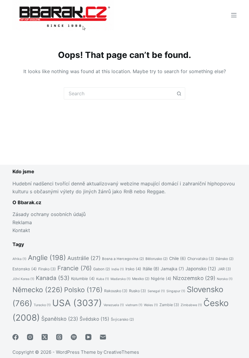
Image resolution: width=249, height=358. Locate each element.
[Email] (103, 337)
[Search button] (179, 93)
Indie (117, 269)
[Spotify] (74, 337)
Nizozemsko (194, 278)
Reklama (22, 222)
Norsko (225, 279)
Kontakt (21, 230)
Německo (37, 289)
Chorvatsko (200, 258)
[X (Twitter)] (45, 337)
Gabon (101, 269)
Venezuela (114, 305)
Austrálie (84, 258)
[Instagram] (30, 337)
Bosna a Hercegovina (123, 259)
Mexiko (140, 279)
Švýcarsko (122, 319)
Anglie (47, 257)
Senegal (156, 291)
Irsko (133, 268)
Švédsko (94, 319)
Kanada (53, 278)
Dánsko (225, 259)
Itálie (151, 268)
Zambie (169, 304)
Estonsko (24, 268)
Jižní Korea (23, 279)
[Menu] (234, 15)
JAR (224, 269)
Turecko (42, 305)
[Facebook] (15, 337)
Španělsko (59, 319)
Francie (74, 268)
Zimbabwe (191, 305)
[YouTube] (88, 337)
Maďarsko (121, 279)
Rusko (137, 291)
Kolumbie (83, 278)
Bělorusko (156, 259)
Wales (151, 305)
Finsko (47, 269)
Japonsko (201, 269)
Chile (177, 258)
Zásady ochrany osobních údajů (49, 214)
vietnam (133, 305)
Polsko (83, 290)
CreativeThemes (121, 352)
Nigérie (161, 278)
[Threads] (59, 337)
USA (77, 303)
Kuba (102, 279)
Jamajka (172, 268)
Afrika (19, 259)
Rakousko (116, 291)
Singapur (175, 291)
